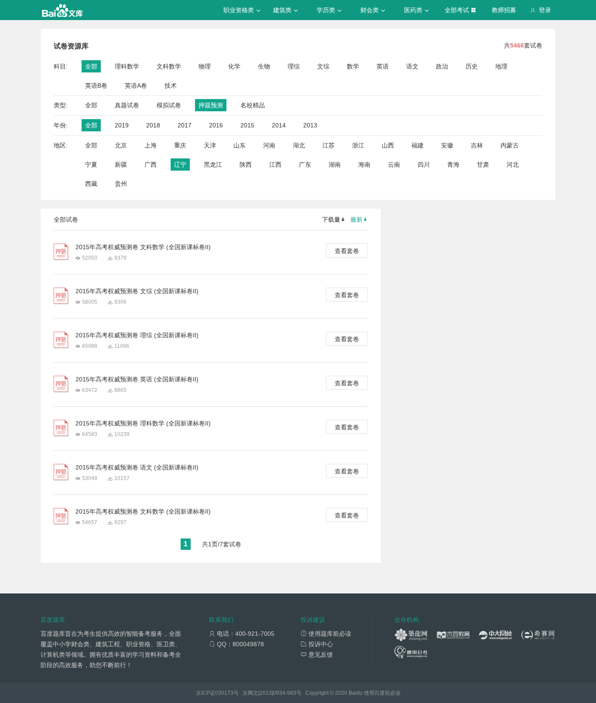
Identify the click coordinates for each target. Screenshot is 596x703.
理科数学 (127, 66)
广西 (150, 164)
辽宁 (180, 164)
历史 (472, 66)
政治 (442, 66)
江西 (275, 164)
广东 (305, 164)
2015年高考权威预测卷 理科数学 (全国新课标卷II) (143, 423)
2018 (153, 125)
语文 (412, 66)
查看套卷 (347, 250)
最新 (356, 219)
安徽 (447, 145)
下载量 (331, 219)
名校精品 (252, 105)
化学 (234, 66)
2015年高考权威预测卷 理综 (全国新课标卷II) (137, 335)
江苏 (328, 145)
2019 (122, 125)
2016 (216, 125)
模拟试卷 (169, 105)
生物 (264, 66)
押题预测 (211, 105)
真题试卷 (127, 105)
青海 (453, 164)
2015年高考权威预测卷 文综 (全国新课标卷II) (137, 291)
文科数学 (169, 66)
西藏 (91, 183)
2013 (310, 125)
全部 (91, 66)
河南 (269, 145)
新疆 (121, 164)
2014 (279, 125)
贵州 (121, 183)
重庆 (180, 145)
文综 (323, 66)
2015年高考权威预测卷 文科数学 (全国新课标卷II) (143, 246)
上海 (150, 145)
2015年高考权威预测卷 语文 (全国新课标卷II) (137, 467)
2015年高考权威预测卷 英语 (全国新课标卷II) (137, 379)
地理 (501, 66)
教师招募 (504, 10)
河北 (513, 164)
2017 (185, 125)
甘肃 (483, 164)
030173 (224, 693)
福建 (417, 145)
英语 (383, 66)
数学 (353, 66)
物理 (205, 66)
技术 (170, 85)
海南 (364, 164)
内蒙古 (509, 145)
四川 (424, 164)
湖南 (335, 164)
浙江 (358, 145)
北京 (121, 145)
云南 (394, 164)
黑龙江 (213, 164)
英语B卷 (96, 85)
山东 (239, 145)
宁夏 (91, 164)
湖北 (299, 145)
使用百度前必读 (382, 693)
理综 (294, 66)
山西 (388, 145)
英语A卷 (136, 85)
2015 (247, 125)
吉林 (477, 145)
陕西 (246, 164)
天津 (210, 145)
